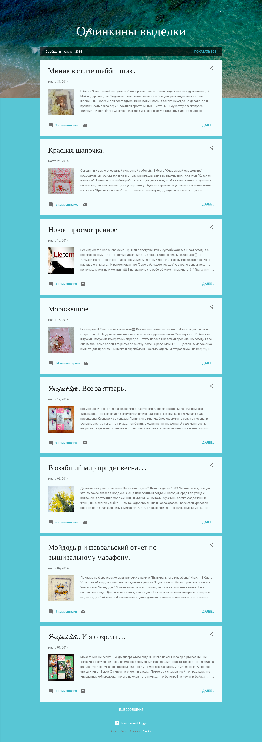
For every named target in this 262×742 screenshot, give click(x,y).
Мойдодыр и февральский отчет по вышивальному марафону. (102, 552)
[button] (211, 69)
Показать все (205, 51)
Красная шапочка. (76, 150)
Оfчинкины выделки (131, 31)
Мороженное (68, 309)
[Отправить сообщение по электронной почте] (84, 126)
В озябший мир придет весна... (97, 468)
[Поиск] (219, 11)
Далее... (208, 125)
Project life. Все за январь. (87, 388)
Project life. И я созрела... (87, 637)
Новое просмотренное (82, 230)
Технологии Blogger (134, 723)
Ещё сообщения (131, 709)
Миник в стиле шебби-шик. (91, 71)
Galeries (147, 731)
